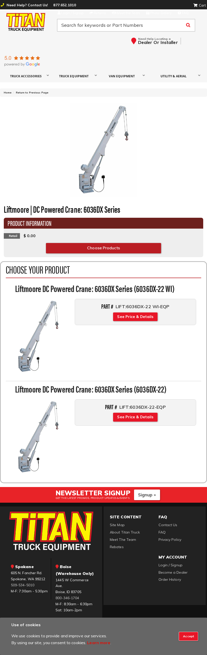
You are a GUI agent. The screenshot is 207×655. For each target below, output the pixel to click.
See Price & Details (135, 316)
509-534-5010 (22, 585)
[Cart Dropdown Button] (199, 5)
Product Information (29, 223)
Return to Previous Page (32, 92)
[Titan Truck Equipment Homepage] (26, 22)
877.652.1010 (64, 5)
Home (8, 92)
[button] (28, 76)
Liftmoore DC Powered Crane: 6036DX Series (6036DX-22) (91, 388)
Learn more (98, 642)
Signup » (147, 494)
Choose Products (103, 247)
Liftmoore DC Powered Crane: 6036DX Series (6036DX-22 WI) (95, 288)
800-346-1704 (67, 598)
